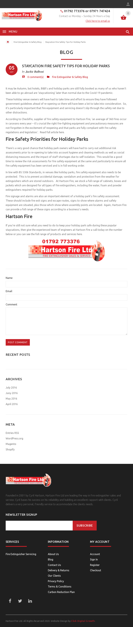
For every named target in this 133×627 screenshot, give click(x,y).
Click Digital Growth (83, 621)
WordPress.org (14, 438)
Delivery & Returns (58, 570)
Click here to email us (98, 20)
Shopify (10, 449)
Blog (50, 559)
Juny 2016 (12, 393)
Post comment (18, 342)
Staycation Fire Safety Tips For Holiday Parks (66, 66)
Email (9, 291)
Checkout (95, 570)
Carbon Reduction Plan (61, 592)
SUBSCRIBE (85, 525)
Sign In (94, 559)
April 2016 (12, 404)
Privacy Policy (56, 581)
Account (95, 554)
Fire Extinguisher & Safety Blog (28, 42)
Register (95, 564)
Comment (11, 304)
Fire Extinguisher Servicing (21, 554)
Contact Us (54, 564)
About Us (53, 554)
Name (9, 277)
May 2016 (11, 398)
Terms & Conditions (59, 586)
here (79, 234)
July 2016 (11, 387)
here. (61, 132)
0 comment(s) (35, 76)
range (95, 181)
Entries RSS (12, 432)
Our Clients (54, 575)
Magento (11, 443)
